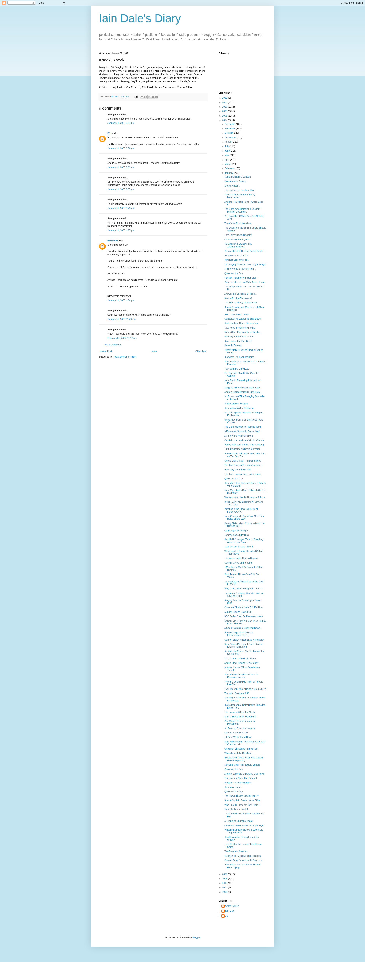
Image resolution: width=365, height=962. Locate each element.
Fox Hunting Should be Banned (240, 778)
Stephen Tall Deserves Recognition (242, 856)
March (228, 164)
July (227, 146)
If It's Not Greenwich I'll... (236, 260)
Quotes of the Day (233, 273)
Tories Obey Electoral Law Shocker (242, 332)
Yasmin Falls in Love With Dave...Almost (245, 282)
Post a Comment (112, 344)
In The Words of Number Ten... (240, 268)
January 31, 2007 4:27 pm (120, 230)
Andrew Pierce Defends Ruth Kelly (242, 392)
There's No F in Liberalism (237, 223)
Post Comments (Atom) (125, 357)
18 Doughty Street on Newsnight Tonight (245, 264)
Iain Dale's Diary (140, 18)
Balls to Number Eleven (236, 314)
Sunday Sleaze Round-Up (238, 612)
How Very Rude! (232, 787)
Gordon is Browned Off (236, 732)
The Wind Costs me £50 (236, 693)
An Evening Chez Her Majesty (239, 728)
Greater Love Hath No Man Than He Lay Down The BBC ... (245, 622)
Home (154, 351)
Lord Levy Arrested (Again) (238, 235)
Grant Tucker (232, 906)
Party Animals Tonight (235, 181)
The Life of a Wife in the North (239, 712)
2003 (225, 887)
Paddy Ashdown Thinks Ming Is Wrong (244, 444)
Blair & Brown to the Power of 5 (240, 716)
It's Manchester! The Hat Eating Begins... (245, 251)
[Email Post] (135, 96)
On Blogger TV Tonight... (236, 530)
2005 (225, 878)
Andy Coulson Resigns (236, 403)
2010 (225, 107)
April (227, 159)
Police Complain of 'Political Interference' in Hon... (238, 634)
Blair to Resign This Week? (238, 298)
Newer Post (106, 351)
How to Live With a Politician (239, 408)
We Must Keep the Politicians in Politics (244, 497)
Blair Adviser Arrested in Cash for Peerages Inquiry (241, 676)
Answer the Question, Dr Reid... (240, 294)
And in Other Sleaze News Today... (242, 663)
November (230, 128)
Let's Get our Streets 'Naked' (238, 546)
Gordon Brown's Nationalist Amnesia (243, 860)
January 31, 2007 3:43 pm (120, 208)
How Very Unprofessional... (238, 469)
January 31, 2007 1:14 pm (120, 123)
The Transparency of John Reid (240, 302)
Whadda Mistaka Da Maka (238, 753)
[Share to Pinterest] (156, 97)
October (229, 133)
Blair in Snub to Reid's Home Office (242, 800)
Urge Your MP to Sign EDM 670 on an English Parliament (243, 645)
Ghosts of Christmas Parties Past (241, 749)
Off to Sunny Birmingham (237, 239)
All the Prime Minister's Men (238, 435)
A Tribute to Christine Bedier (238, 821)
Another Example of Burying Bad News (244, 773)
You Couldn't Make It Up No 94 (240, 658)
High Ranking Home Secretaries (241, 323)
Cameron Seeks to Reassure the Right (244, 825)
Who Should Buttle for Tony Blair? (241, 805)
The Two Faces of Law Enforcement (242, 474)
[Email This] (142, 97)
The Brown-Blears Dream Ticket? (241, 796)
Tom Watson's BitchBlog (236, 535)
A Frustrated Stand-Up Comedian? (242, 431)
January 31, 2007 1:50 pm (120, 148)
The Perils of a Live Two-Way (239, 190)
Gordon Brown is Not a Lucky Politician (244, 639)
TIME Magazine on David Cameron (242, 449)
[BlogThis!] (146, 97)
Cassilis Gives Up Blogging (238, 562)
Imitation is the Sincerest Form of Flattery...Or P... (241, 510)
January (229, 173)
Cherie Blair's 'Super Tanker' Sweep (242, 461)
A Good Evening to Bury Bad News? (242, 628)
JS (226, 915)
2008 (225, 115)
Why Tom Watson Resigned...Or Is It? (243, 588)
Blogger (196, 937)
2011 (225, 102)
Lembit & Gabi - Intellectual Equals (242, 765)
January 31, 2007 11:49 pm (121, 319)
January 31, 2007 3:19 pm (120, 167)
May (227, 155)
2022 (225, 98)
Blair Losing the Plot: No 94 (238, 341)
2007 (225, 120)
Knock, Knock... (232, 185)
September (231, 137)
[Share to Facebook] (153, 97)
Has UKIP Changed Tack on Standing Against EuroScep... (243, 540)
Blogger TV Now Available (237, 782)
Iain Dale (230, 911)
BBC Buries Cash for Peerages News (243, 616)
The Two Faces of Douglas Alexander (243, 465)
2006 (225, 874)
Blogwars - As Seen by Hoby (239, 357)
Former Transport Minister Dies (240, 277)
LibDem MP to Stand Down (238, 737)
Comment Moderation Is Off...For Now (243, 607)
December (230, 124)
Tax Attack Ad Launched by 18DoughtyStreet (238, 245)
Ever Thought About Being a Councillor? (245, 689)
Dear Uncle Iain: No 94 (236, 809)
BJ (108, 133)
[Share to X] (149, 97)
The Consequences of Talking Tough (243, 426)
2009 (225, 111)
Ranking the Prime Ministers (238, 336)
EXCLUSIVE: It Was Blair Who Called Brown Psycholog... (243, 759)
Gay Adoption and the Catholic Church (244, 440)
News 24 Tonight (233, 345)
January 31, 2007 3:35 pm (120, 189)
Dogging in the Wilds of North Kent (242, 387)
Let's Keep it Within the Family (239, 327)
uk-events (112, 240)
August (228, 141)
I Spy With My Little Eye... (237, 368)
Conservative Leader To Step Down (242, 318)
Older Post (200, 351)
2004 (225, 883)
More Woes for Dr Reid (236, 255)
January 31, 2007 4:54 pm (120, 300)
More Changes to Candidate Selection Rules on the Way (244, 517)
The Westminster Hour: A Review (241, 558)
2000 (225, 892)
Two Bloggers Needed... (236, 851)
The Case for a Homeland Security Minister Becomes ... (242, 210)
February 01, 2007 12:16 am (122, 338)
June (227, 150)
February (230, 168)
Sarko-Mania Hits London (237, 176)
